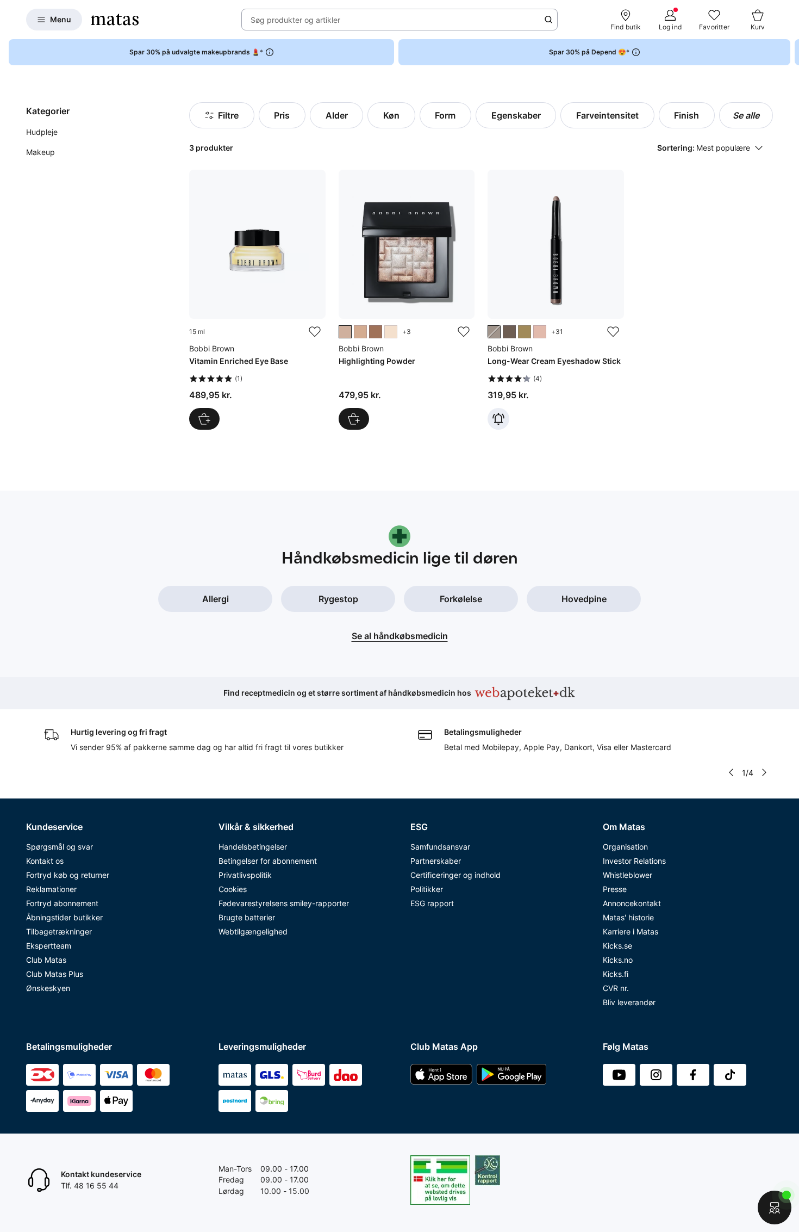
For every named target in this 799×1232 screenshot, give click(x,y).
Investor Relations (634, 860)
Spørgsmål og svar (59, 846)
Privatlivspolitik (245, 875)
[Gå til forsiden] (115, 19)
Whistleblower (627, 875)
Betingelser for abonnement (268, 860)
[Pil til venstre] (731, 772)
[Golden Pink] (539, 331)
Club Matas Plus (54, 974)
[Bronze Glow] (375, 331)
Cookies (233, 889)
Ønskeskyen (48, 988)
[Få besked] (498, 419)
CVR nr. (616, 988)
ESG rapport (432, 903)
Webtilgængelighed (253, 931)
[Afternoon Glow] (360, 331)
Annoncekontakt (632, 903)
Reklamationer (51, 889)
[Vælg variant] (354, 419)
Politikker (426, 889)
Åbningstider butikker (64, 917)
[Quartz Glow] (390, 331)
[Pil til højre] (790, 52)
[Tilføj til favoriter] (315, 332)
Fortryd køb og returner (67, 875)
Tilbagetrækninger (59, 931)
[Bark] (509, 331)
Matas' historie (628, 917)
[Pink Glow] (345, 331)
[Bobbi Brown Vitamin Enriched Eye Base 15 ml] (257, 300)
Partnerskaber (435, 860)
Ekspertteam (48, 945)
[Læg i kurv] (204, 419)
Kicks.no (618, 959)
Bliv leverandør (629, 1002)
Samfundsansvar (440, 846)
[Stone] (494, 331)
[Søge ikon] (548, 19)
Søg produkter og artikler (295, 19)
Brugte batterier (247, 917)
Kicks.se (617, 945)
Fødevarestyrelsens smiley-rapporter (284, 903)
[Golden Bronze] (524, 331)
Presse (615, 889)
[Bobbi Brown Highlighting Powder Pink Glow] (407, 300)
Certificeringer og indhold (455, 875)
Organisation (625, 846)
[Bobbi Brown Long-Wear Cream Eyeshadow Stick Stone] (555, 300)
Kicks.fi (615, 974)
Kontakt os (45, 860)
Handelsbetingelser (253, 846)
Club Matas (46, 959)
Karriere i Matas (630, 931)
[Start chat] (774, 1207)
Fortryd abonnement (62, 903)
